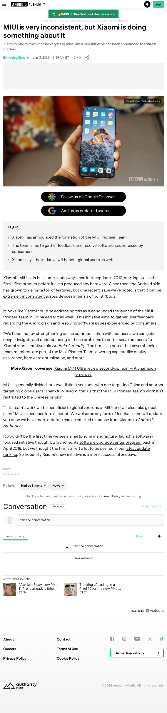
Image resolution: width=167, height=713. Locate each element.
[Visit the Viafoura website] (154, 611)
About (8, 639)
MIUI (6, 474)
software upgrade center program (110, 442)
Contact (64, 639)
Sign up (156, 506)
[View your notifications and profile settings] (159, 536)
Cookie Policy (68, 658)
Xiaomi (30, 311)
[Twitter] (150, 639)
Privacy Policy (15, 658)
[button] (83, 4)
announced (101, 311)
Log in (146, 506)
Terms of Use (67, 649)
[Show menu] (4, 4)
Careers (9, 649)
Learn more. (121, 20)
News (7, 469)
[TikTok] (162, 639)
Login (158, 4)
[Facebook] (112, 639)
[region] (83, 558)
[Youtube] (137, 639)
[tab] (15, 536)
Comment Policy (108, 496)
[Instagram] (124, 639)
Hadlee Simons (18, 57)
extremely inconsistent (24, 296)
